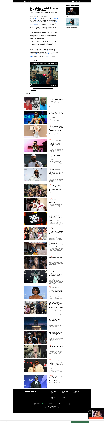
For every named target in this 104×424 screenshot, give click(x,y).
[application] (96, 414)
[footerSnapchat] (51, 408)
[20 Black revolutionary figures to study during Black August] (35, 103)
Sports (50, 154)
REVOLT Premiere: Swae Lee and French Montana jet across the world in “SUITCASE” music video (56, 320)
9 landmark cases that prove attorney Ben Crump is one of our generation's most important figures (56, 378)
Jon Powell (33, 16)
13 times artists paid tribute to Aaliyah (55, 258)
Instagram (72, 1)
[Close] (103, 422)
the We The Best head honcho (47, 50)
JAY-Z (34, 23)
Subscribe (62, 1)
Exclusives (50, 1)
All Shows (52, 392)
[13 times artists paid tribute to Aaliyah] (35, 262)
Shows (35, 1)
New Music (32, 5)
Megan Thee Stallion (36, 34)
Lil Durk (49, 21)
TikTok (73, 1)
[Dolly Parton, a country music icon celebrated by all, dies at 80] (35, 351)
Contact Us (74, 393)
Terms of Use (46, 411)
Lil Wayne (38, 21)
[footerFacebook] (53, 408)
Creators (58, 1)
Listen (41, 1)
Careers (63, 397)
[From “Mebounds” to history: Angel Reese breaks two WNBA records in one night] (35, 337)
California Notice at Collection (62, 411)
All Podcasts (53, 393)
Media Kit (63, 396)
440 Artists (52, 398)
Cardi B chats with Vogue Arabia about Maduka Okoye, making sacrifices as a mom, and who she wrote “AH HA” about (56, 188)
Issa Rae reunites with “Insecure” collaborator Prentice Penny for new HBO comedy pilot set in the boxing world (56, 290)
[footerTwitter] (56, 408)
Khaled (50, 31)
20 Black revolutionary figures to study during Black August (56, 98)
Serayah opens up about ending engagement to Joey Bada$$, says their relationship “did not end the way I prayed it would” (56, 363)
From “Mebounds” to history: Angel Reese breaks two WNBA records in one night (56, 333)
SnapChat (75, 1)
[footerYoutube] (58, 408)
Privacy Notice (51, 411)
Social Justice (46, 1)
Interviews (50, 301)
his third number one (49, 25)
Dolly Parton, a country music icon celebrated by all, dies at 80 (56, 348)
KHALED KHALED (54, 18)
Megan (49, 53)
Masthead (63, 393)
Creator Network (53, 397)
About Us (63, 392)
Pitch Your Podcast (54, 396)
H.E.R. (52, 21)
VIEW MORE (72, 30)
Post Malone (51, 34)
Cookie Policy (55, 411)
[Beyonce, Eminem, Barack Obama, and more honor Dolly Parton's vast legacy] (35, 248)
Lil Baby (42, 34)
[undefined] (72, 11)
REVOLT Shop (75, 396)
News (54, 1)
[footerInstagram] (46, 408)
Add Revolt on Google (43, 16)
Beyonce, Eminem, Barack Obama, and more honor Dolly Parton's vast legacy (56, 245)
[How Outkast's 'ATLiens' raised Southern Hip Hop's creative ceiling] (35, 204)
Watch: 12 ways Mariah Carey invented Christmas (93, 420)
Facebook (76, 1)
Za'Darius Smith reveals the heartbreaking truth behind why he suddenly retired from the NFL (56, 157)
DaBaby (45, 34)
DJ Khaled (37, 18)
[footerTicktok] (48, 408)
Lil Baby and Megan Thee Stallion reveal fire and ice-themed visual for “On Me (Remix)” (72, 28)
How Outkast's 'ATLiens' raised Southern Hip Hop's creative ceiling (55, 201)
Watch (38, 1)
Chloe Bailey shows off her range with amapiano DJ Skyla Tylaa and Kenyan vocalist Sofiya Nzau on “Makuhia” (56, 128)
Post (48, 56)
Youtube (79, 1)
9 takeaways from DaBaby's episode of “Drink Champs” (72, 16)
